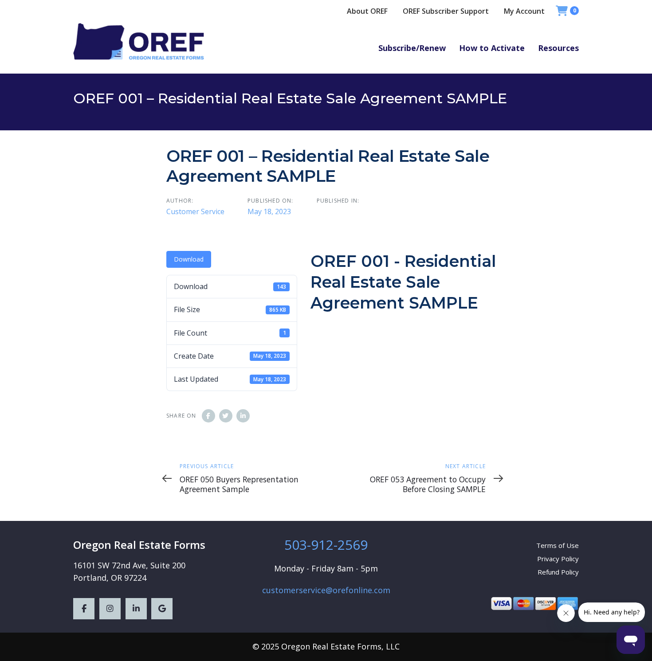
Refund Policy (558, 571)
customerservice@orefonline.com (326, 590)
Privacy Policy (558, 558)
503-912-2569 (326, 545)
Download (189, 259)
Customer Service (195, 211)
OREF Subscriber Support (446, 11)
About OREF (367, 11)
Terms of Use (557, 545)
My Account (524, 11)
